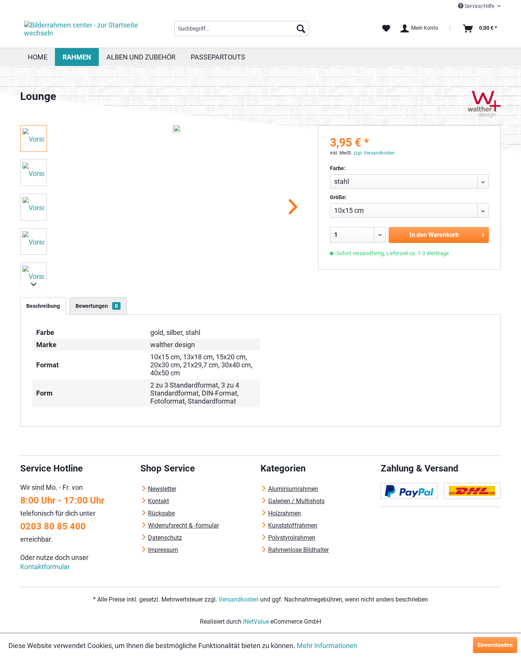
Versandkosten (239, 599)
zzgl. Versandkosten (374, 153)
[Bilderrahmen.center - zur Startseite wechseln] (81, 30)
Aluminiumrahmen (293, 488)
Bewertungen (97, 306)
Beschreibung (43, 306)
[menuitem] (241, 28)
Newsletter (162, 488)
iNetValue (256, 621)
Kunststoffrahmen (292, 525)
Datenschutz (165, 537)
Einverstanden (495, 645)
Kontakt (158, 501)
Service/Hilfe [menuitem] (479, 6)
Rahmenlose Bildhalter (298, 549)
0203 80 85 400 (53, 526)
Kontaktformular (45, 567)
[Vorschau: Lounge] (33, 138)
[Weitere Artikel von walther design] (484, 104)
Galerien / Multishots (296, 501)
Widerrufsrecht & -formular (183, 525)
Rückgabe (161, 513)
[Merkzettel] (386, 28)
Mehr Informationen (327, 646)
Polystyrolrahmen (291, 537)
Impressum (163, 549)
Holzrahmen (284, 513)
